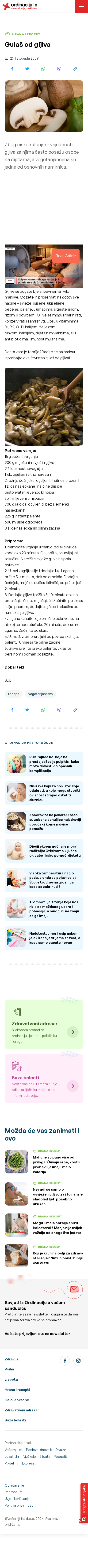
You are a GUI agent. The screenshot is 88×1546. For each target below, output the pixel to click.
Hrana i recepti (17, 1390)
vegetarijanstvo (40, 694)
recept (13, 694)
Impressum (14, 1492)
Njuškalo (29, 1456)
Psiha (9, 1369)
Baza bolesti (15, 1420)
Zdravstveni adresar (22, 1410)
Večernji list (14, 1450)
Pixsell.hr (12, 1463)
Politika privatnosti (19, 1505)
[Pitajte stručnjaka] (84, 1503)
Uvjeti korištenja (17, 1499)
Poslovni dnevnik (39, 1450)
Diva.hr (60, 1450)
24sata (44, 1456)
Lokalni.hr (12, 1456)
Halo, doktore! (17, 1400)
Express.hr (30, 1463)
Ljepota (11, 1379)
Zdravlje (12, 1359)
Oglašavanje (14, 1485)
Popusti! (60, 1456)
